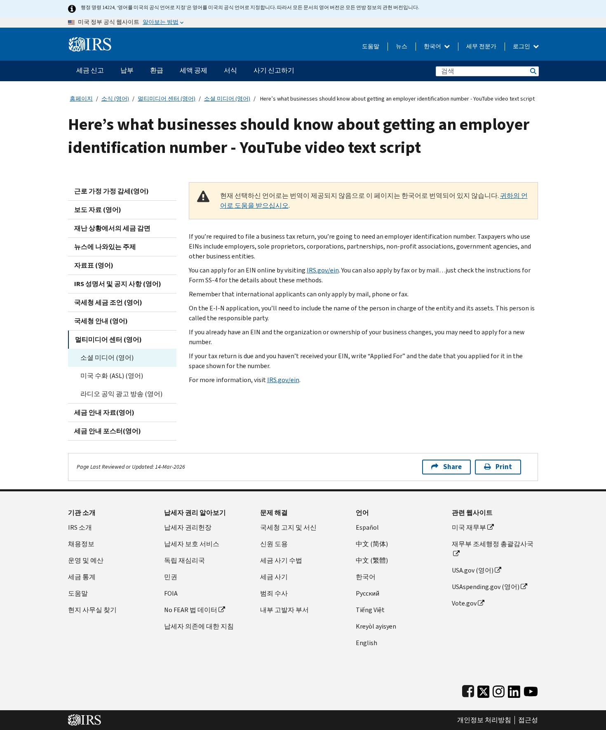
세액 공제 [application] (193, 70)
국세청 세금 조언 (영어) (108, 302)
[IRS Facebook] (468, 690)
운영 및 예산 (85, 560)
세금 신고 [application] (90, 70)
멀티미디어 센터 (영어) (166, 99)
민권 (170, 577)
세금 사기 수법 (281, 560)
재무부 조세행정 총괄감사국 (492, 544)
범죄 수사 (274, 593)
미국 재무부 (469, 527)
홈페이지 (81, 99)
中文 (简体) (372, 544)
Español (367, 527)
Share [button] (452, 467)
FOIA (171, 593)
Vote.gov (464, 603)
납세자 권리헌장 (187, 527)
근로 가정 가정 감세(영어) (111, 191)
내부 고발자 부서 (284, 610)
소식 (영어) (115, 99)
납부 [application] (127, 70)
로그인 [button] (522, 46)
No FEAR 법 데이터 (190, 610)
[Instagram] (499, 690)
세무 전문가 (481, 46)
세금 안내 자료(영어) (104, 412)
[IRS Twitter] (483, 690)
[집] (90, 41)
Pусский (367, 593)
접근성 (528, 720)
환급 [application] (156, 70)
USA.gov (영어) (472, 570)
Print (504, 467)
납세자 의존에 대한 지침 (199, 626)
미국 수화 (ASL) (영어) (111, 375)
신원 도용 (274, 544)
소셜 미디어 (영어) (227, 99)
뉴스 (401, 46)
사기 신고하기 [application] (274, 70)
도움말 (370, 46)
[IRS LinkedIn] (514, 690)
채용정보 (81, 544)
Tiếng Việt (370, 610)
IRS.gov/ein (323, 270)
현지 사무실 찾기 (92, 610)
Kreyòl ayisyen (376, 626)
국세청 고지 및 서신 (288, 527)
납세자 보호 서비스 (191, 544)
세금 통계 (82, 577)
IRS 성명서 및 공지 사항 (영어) (117, 283)
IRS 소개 (80, 527)
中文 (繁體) (372, 560)
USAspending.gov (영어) (485, 586)
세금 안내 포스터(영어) (107, 431)
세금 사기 (274, 577)
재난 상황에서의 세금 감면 (112, 228)
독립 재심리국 (184, 560)
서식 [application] (230, 70)
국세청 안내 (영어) (101, 321)
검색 (532, 71)
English (366, 642)
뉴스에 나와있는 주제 (105, 246)
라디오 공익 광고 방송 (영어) (121, 394)
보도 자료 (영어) (97, 209)
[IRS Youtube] (531, 690)
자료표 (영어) (93, 265)
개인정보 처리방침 (484, 720)
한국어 (433, 46)
